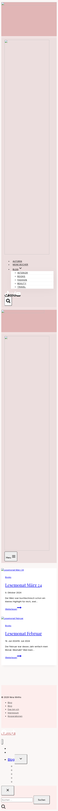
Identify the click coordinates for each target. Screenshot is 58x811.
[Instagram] (12, 295)
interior (22, 273)
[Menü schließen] (2, 741)
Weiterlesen (13, 609)
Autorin (17, 261)
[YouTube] (18, 295)
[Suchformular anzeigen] (8, 301)
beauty (21, 283)
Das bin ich (13, 709)
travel (21, 287)
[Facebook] (15, 295)
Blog (10, 702)
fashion (22, 280)
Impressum (13, 712)
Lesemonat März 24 (23, 585)
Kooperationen (15, 716)
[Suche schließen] (7, 790)
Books (21, 276)
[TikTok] (7, 295)
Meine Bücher (20, 264)
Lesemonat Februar (23, 633)
